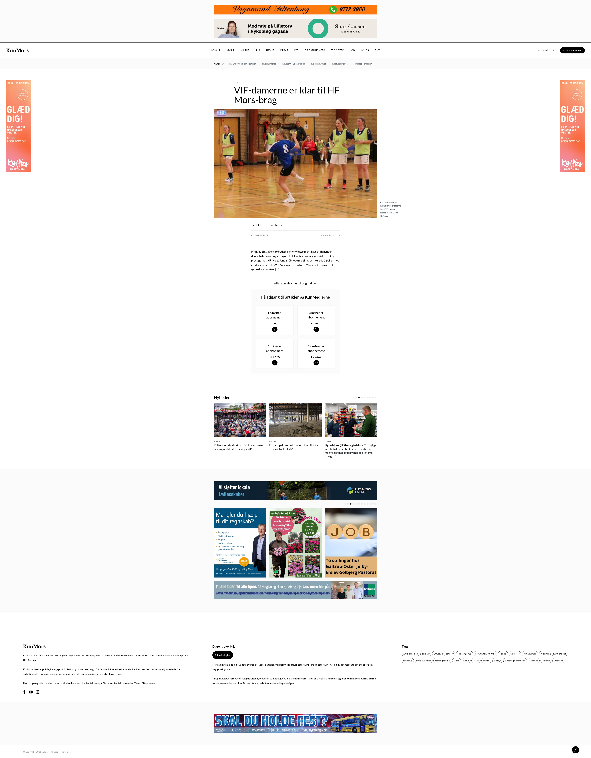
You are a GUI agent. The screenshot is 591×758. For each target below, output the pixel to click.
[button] (353, 397)
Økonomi (558, 660)
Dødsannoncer (315, 50)
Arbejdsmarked (410, 653)
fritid (493, 653)
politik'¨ (486, 660)
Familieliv (449, 653)
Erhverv (437, 653)
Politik (476, 660)
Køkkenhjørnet (293, 63)
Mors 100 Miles (423, 660)
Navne (270, 50)
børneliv (426, 653)
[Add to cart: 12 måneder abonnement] (316, 362)
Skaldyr (497, 660)
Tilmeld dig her (223, 655)
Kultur (244, 50)
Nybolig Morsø (244, 63)
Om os (365, 50)
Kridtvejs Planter (315, 63)
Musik (456, 660)
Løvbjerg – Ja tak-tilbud (268, 63)
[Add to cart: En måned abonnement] (274, 329)
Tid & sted (337, 50)
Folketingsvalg (464, 653)
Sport (230, 50)
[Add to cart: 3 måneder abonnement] (316, 329)
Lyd (296, 50)
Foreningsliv (481, 653)
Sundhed (533, 660)
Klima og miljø (530, 653)
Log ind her (309, 283)
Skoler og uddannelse (515, 660)
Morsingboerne (442, 660)
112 (258, 50)
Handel (503, 653)
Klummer (545, 653)
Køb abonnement (572, 50)
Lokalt (215, 50)
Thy (377, 50)
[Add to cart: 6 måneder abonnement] (274, 362)
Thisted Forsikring (338, 63)
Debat (284, 50)
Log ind (544, 50)
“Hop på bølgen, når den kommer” (349, 449)
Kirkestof (514, 653)
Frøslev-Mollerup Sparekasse (367, 63)
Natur (466, 660)
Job (352, 50)
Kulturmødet (559, 653)
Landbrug (407, 660)
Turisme (546, 660)
